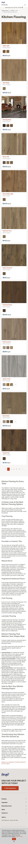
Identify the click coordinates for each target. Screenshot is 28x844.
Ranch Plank (6, 416)
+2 (15, 421)
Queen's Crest (6, 379)
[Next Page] (22, 469)
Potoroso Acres (7, 342)
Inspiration (4, 802)
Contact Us (5, 813)
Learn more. (19, 836)
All (17, 10)
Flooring (12, 10)
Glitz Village (6, 82)
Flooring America (5, 10)
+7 (15, 384)
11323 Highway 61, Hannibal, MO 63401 (10, 820)
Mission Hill (6, 156)
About (3, 809)
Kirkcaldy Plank (7, 119)
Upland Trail (6, 453)
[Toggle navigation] (25, 4)
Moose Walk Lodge (8, 194)
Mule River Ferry (7, 230)
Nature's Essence (7, 268)
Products (4, 799)
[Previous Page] (5, 469)
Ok (14, 838)
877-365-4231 (4, 4)
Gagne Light (6, 45)
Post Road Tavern (7, 305)
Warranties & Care (7, 806)
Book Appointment (11, 788)
